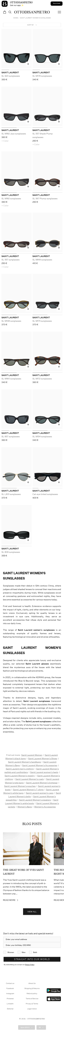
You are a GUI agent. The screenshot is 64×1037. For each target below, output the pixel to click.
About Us (32, 983)
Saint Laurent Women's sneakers (35, 800)
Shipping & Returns (32, 988)
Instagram (10, 993)
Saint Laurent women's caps (39, 793)
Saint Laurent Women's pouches (20, 786)
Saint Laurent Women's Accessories (39, 765)
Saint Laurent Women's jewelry (20, 775)
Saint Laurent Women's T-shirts (28, 789)
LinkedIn (10, 1004)
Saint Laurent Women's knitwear (42, 782)
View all (32, 911)
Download (56, 3)
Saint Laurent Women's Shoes (42, 758)
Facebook (10, 988)
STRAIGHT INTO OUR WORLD (32, 959)
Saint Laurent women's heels (44, 772)
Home (15, 18)
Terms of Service (32, 999)
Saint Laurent (10, 72)
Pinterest (10, 999)
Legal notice (32, 1009)
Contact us (10, 983)
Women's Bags (24, 806)
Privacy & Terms (32, 1004)
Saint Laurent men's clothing (20, 768)
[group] (16, 49)
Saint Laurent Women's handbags (24, 762)
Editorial (10, 1009)
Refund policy (32, 993)
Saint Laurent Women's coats (29, 779)
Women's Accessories (45, 806)
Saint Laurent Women (31, 755)
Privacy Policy (29, 964)
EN (40, 1027)
